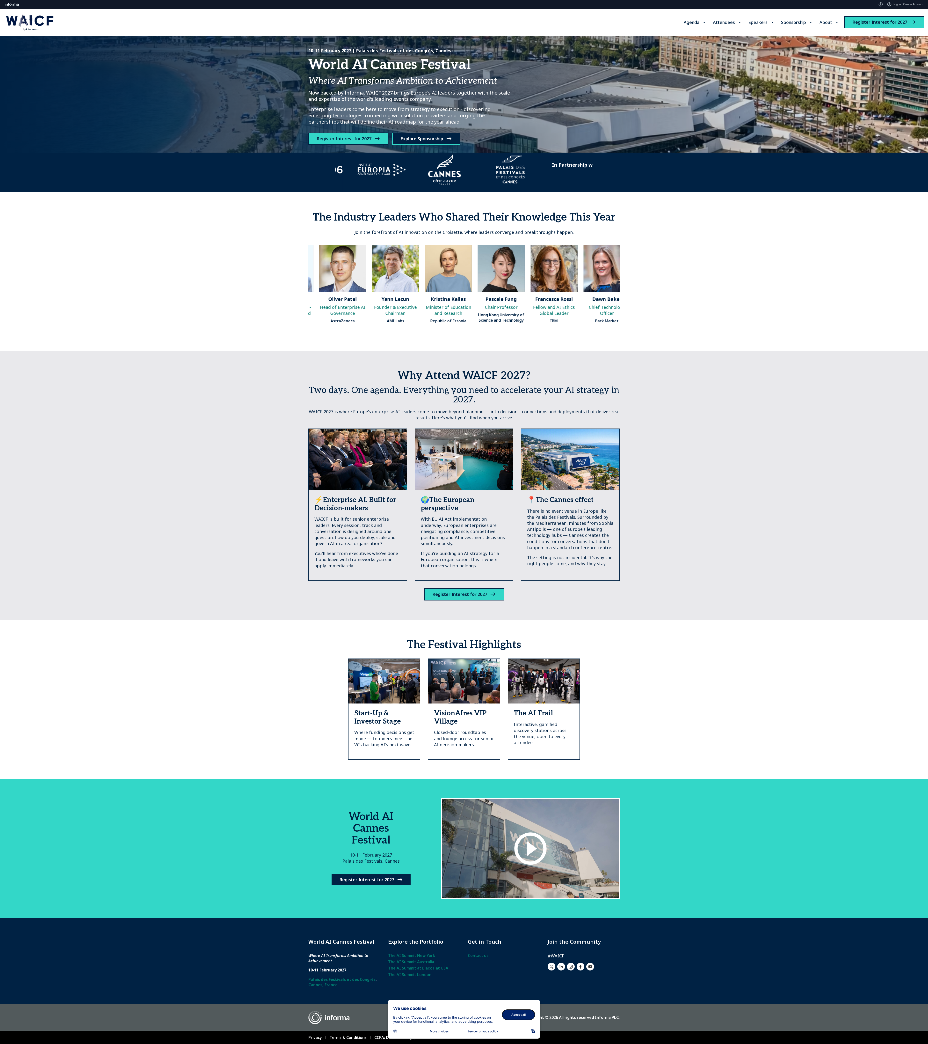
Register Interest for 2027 (879, 22)
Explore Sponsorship (421, 138)
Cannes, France (323, 984)
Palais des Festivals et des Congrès (342, 979)
